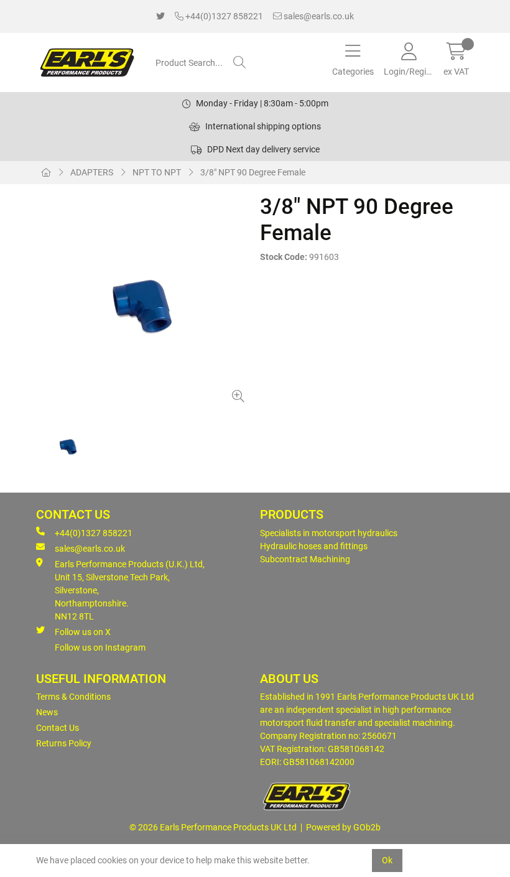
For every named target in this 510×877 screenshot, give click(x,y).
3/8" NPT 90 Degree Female (252, 172)
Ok (387, 860)
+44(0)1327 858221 (223, 16)
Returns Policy (63, 743)
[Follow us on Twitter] (160, 16)
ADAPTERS (91, 172)
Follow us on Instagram (100, 647)
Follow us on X (83, 632)
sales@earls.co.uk (318, 16)
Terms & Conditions (73, 697)
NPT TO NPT (156, 172)
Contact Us (57, 728)
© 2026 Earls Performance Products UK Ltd (213, 827)
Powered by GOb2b (343, 827)
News (47, 712)
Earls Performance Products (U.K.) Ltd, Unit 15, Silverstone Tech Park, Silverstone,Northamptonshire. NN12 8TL (130, 590)
